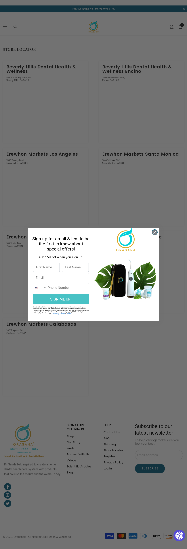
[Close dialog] (154, 232)
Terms (68, 314)
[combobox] (39, 287)
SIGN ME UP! (60, 299)
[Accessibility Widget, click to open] (179, 535)
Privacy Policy (59, 314)
